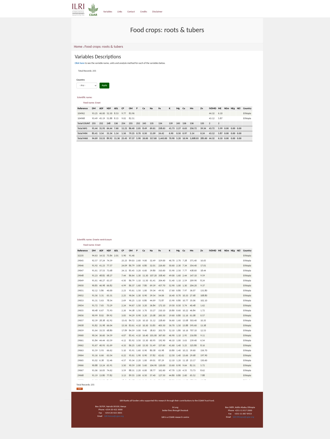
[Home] (86, 10)
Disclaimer (157, 12)
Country (80, 80)
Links (119, 12)
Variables (107, 12)
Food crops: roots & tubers (104, 47)
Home (78, 47)
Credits (143, 12)
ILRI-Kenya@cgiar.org (114, 416)
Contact (131, 12)
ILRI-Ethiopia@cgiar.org (243, 417)
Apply (104, 85)
